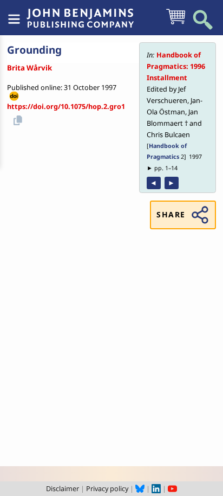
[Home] (80, 12)
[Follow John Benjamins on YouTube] (172, 488)
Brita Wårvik (29, 68)
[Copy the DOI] (16, 118)
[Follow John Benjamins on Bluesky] (140, 488)
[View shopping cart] (175, 23)
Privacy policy (107, 488)
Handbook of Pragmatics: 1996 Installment (176, 66)
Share (170, 214)
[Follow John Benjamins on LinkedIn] (156, 488)
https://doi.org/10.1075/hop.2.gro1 (66, 106)
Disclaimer (62, 488)
